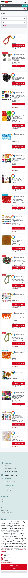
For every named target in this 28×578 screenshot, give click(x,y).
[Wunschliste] (21, 5)
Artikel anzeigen (19, 66)
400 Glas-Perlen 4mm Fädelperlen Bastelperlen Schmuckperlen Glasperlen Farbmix (17, 417)
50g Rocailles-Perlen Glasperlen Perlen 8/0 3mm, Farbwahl (17, 220)
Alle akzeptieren (14, 565)
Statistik (6, 555)
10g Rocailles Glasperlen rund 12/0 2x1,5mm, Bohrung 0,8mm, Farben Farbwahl (18, 96)
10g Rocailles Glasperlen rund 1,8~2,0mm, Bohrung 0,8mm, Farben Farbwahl (18, 78)
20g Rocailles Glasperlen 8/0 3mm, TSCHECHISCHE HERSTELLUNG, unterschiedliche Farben (18, 117)
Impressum (4, 548)
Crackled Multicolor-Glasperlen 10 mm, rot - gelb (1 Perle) (18, 40)
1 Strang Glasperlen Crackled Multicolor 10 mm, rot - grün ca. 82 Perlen (18, 261)
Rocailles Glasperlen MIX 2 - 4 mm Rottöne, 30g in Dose (18, 200)
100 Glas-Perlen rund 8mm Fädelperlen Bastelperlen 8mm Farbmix (18, 298)
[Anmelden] (2, 5)
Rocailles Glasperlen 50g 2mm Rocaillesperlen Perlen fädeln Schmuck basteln (18, 159)
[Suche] (25, 8)
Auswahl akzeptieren (14, 571)
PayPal (5, 559)
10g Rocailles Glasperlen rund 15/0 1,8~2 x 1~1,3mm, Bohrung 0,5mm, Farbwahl (18, 58)
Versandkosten (15, 48)
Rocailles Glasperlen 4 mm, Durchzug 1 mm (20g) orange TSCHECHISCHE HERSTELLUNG (18, 317)
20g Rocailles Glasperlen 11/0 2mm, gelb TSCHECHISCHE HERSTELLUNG (18, 240)
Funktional (6, 560)
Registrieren (4, 499)
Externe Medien (7, 557)
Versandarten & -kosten (7, 512)
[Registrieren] (4, 5)
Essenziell (6, 554)
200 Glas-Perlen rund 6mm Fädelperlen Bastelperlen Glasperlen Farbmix (17, 436)
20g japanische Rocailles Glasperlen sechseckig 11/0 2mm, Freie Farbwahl (17, 375)
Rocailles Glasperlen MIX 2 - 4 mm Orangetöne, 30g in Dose (18, 355)
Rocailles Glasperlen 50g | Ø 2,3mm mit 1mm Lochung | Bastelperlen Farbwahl (18, 396)
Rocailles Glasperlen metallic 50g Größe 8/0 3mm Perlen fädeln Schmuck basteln (18, 179)
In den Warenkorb (18, 45)
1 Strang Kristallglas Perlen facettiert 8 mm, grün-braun (17, 338)
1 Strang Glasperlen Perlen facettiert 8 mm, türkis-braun (18, 280)
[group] (6, 40)
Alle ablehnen (14, 568)
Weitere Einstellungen (6, 562)
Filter (5, 25)
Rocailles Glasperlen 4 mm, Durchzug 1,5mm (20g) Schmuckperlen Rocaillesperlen (17, 138)
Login (2, 501)
